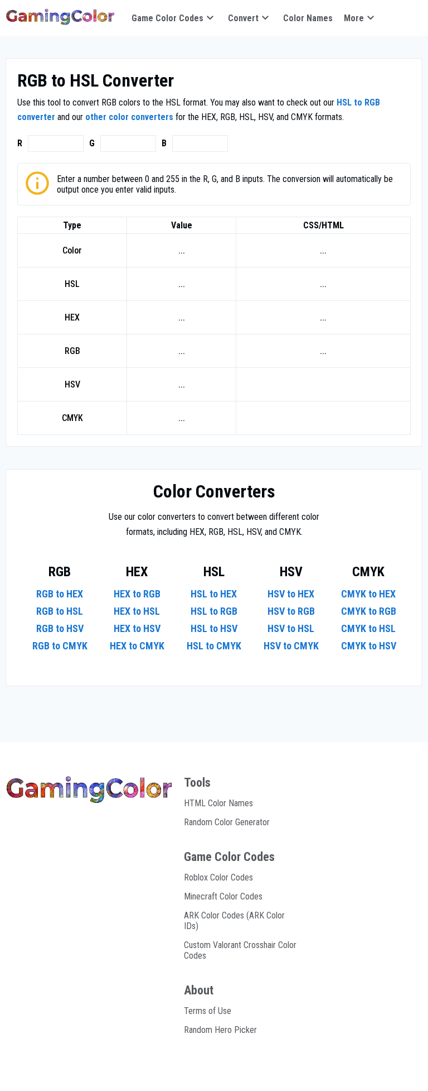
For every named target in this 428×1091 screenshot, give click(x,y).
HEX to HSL (137, 611)
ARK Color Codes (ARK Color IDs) (234, 920)
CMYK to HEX (368, 594)
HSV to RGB (291, 611)
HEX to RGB (137, 594)
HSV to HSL (291, 628)
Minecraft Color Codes (223, 896)
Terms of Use (207, 1011)
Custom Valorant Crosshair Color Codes (240, 950)
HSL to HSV (214, 628)
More (354, 18)
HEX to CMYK (137, 646)
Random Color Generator (227, 822)
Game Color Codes (167, 18)
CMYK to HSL (368, 628)
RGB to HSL (59, 611)
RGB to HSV (60, 628)
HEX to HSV (137, 628)
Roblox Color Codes (218, 877)
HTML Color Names (218, 803)
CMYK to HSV (368, 646)
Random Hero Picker (220, 1030)
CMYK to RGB (368, 611)
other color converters (129, 117)
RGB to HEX (59, 594)
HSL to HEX (214, 594)
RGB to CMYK (59, 646)
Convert (243, 18)
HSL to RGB (214, 611)
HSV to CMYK (291, 646)
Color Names (308, 18)
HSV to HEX (291, 594)
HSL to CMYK (214, 646)
